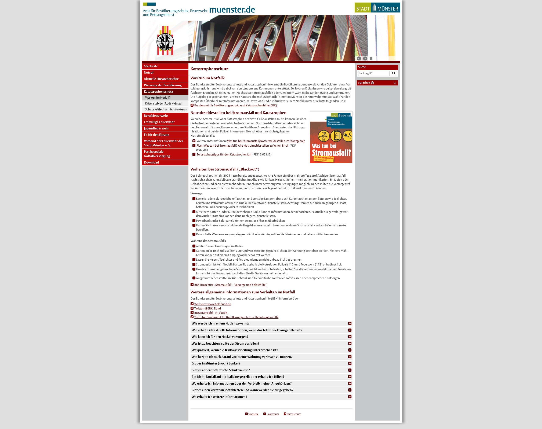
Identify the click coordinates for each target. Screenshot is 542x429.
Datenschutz (294, 413)
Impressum (273, 413)
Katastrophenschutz (158, 91)
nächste (365, 58)
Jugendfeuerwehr (156, 128)
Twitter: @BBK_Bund (207, 308)
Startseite (151, 66)
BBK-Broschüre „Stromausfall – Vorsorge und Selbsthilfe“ (230, 284)
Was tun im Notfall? (158, 97)
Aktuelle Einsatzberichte (161, 79)
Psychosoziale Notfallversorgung (157, 154)
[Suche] (394, 73)
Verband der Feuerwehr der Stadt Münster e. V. (163, 143)
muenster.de (232, 9)
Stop (371, 58)
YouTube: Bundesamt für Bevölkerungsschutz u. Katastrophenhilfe (236, 317)
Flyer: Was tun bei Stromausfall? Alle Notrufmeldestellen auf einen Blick (242, 145)
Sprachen (364, 82)
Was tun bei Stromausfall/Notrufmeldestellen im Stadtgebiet (266, 141)
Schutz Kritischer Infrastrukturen (166, 109)
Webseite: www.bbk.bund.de (212, 304)
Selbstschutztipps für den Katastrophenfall (224, 154)
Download (151, 162)
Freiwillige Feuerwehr (159, 122)
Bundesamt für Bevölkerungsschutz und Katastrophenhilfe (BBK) (235, 105)
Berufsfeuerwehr (156, 115)
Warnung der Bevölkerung (163, 85)
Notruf (148, 72)
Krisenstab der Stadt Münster (164, 103)
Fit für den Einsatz (156, 134)
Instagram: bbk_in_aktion (210, 312)
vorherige (359, 58)
